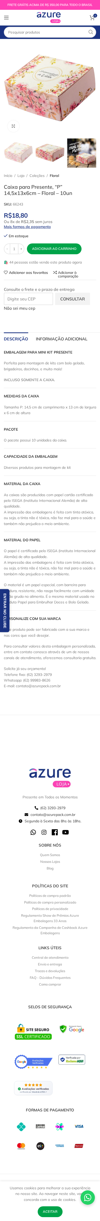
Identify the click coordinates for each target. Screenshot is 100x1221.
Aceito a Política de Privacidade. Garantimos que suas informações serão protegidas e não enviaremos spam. (51, 656)
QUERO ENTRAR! (50, 674)
